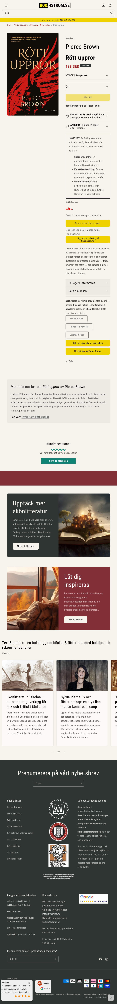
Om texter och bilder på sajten (20, 833)
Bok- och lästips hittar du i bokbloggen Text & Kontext (18, 903)
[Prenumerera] (81, 783)
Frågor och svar (14, 820)
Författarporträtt (14, 911)
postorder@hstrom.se (53, 905)
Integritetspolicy (90, 994)
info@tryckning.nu (51, 914)
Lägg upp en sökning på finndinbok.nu (88, 239)
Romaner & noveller (79, 326)
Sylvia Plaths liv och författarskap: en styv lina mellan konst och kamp (81, 702)
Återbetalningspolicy (74, 994)
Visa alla (6, 653)
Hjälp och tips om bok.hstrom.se (21, 934)
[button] (6, 5)
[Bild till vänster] (52, 752)
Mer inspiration (75, 619)
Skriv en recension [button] (58, 461)
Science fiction (77, 335)
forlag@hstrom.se (51, 922)
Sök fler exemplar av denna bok (88, 343)
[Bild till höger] (65, 752)
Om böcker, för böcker (16, 928)
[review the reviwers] (29, 989)
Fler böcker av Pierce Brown (87, 351)
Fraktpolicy (89, 997)
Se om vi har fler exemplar (87, 223)
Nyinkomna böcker (15, 826)
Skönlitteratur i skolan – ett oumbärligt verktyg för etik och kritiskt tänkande (26, 702)
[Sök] (111, 13)
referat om (35, 417)
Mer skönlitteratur (26, 546)
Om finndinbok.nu (15, 859)
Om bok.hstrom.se (15, 807)
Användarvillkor (104, 994)
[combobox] (58, 13)
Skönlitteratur (76, 318)
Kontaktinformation (103, 997)
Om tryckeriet (13, 852)
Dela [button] (71, 361)
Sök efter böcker (14, 814)
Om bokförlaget (13, 846)
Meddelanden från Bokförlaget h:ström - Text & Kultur (20, 920)
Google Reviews (67, 20)
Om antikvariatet (14, 839)
